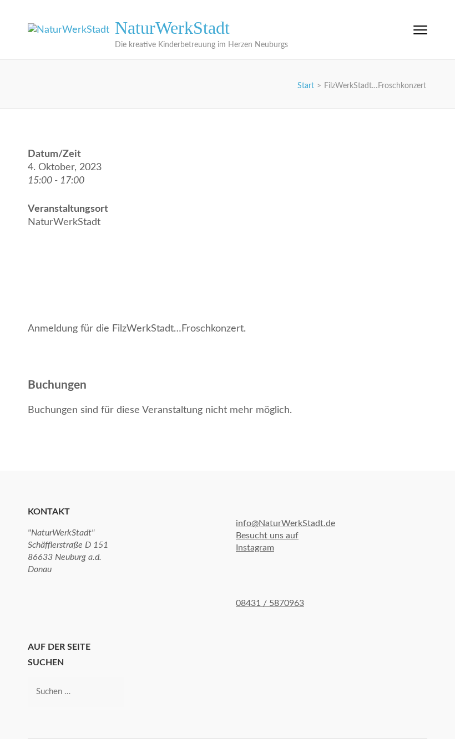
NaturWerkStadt (172, 28)
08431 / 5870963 (270, 603)
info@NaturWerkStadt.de (285, 523)
